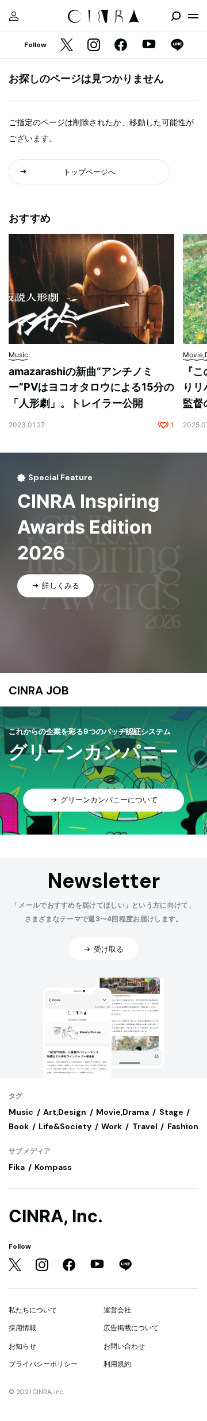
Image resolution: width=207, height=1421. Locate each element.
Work (111, 1126)
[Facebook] (120, 45)
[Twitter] (66, 45)
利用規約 (117, 1364)
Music (21, 1112)
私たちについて (33, 1310)
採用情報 (22, 1327)
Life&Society (65, 1126)
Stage (171, 1112)
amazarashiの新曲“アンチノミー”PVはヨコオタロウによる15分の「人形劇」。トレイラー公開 (91, 387)
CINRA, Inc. (56, 1216)
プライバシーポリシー (43, 1364)
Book (19, 1126)
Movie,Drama (122, 1112)
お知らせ (22, 1346)
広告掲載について (131, 1327)
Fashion (182, 1126)
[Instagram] (93, 45)
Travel (145, 1126)
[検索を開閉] (176, 16)
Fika (17, 1167)
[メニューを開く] (193, 16)
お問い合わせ (124, 1346)
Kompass (53, 1167)
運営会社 (117, 1310)
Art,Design (64, 1112)
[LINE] (177, 45)
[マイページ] (13, 16)
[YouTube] (148, 45)
